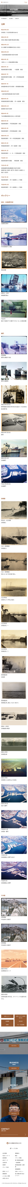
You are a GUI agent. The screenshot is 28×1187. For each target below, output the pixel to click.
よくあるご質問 (6, 1176)
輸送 (16, 1155)
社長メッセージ (7, 1016)
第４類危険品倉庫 (19, 1160)
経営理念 (5, 1158)
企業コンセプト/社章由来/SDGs (20, 1017)
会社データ (5, 1160)
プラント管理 (18, 1158)
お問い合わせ (6, 1178)
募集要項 (5, 1173)
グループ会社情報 (20, 1024)
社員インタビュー (19, 1171)
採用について (6, 1171)
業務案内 (17, 1153)
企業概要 (7, 1021)
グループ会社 (6, 1167)
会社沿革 (20, 1021)
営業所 (7, 1024)
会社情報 (5, 1153)
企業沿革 (5, 1162)
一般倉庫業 (17, 1162)
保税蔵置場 (17, 1169)
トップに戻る (15, 1148)
